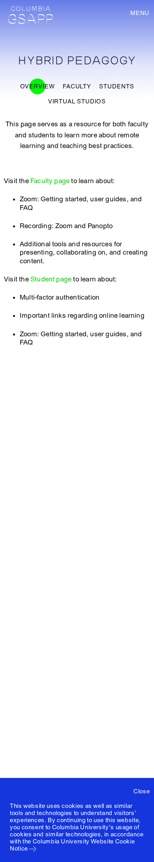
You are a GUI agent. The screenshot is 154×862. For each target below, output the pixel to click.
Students (116, 86)
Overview (37, 86)
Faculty (77, 86)
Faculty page (49, 181)
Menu (139, 13)
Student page (50, 279)
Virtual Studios (77, 101)
